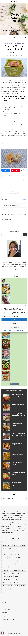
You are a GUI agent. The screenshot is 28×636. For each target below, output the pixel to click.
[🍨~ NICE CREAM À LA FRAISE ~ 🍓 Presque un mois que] (6, 354)
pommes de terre (7, 576)
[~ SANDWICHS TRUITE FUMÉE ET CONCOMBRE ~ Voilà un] (6, 365)
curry (14, 560)
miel (21, 567)
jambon (4, 175)
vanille (5, 592)
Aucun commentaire (17, 55)
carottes (5, 551)
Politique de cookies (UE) (7, 619)
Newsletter (4, 612)
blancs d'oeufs (7, 545)
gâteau (12, 563)
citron (11, 557)
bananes (5, 542)
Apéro (6, 43)
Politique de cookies (7, 330)
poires (4, 573)
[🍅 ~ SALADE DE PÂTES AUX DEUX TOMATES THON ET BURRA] (6, 376)
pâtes (16, 582)
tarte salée (6, 588)
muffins (9, 175)
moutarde (14, 570)
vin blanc (12, 592)
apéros (9, 80)
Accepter (14, 319)
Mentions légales (5, 609)
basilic (12, 542)
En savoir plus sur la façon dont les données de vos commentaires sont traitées (14, 215)
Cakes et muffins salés (16, 43)
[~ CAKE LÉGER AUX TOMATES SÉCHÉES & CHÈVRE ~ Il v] (6, 289)
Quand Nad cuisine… (18, 18)
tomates (20, 588)
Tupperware (17, 89)
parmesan (22, 570)
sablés (17, 585)
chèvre (4, 557)
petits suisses (21, 175)
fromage (5, 563)
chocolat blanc (7, 554)
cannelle (16, 548)
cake (10, 548)
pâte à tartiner (7, 585)
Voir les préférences (14, 327)
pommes (19, 573)
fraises (21, 560)
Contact (3, 605)
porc (16, 576)
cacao (4, 548)
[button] (26, 305)
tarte (23, 585)
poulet (18, 579)
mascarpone (13, 567)
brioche (22, 545)
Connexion (23, 199)
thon (13, 588)
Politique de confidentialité (18, 330)
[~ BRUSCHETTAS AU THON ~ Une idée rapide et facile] (6, 344)
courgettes (6, 560)
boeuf (16, 545)
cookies (18, 557)
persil (15, 175)
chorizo (17, 554)
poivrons (12, 573)
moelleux (5, 570)
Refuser (14, 323)
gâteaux (19, 563)
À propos (3, 602)
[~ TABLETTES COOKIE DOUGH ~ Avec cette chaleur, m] (6, 333)
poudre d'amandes (8, 579)
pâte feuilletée (7, 582)
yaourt (20, 592)
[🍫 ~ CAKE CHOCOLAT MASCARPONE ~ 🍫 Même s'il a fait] (6, 300)
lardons (5, 567)
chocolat (14, 551)
